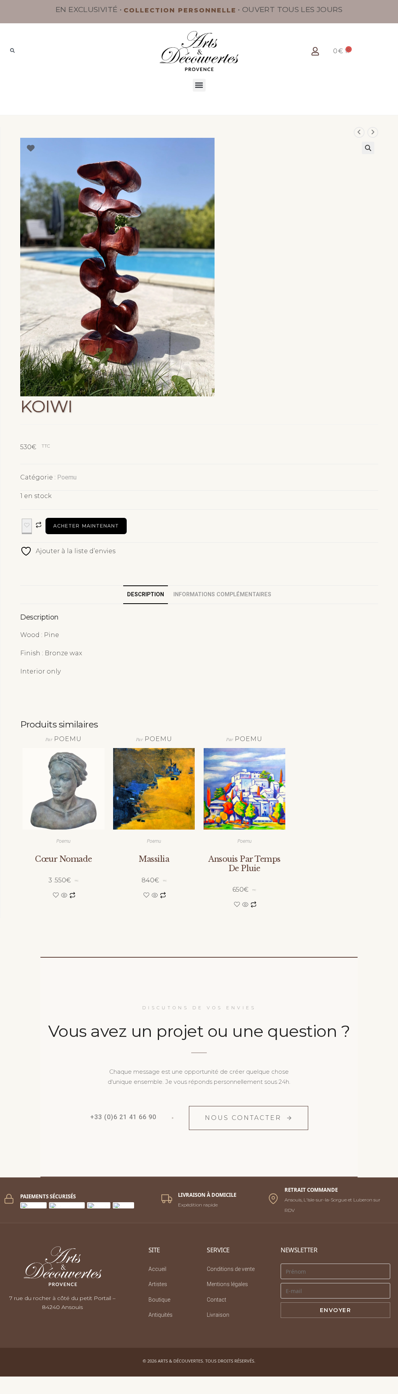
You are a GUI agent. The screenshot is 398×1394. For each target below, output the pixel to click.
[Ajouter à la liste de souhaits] (27, 527)
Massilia (154, 859)
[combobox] (52, 51)
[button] (199, 85)
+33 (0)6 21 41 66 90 (123, 1117)
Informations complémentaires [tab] (222, 594)
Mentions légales (227, 1284)
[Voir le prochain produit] (372, 132)
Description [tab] (145, 594)
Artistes (157, 1284)
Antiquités (160, 1315)
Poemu (67, 477)
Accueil (157, 1269)
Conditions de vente (231, 1269)
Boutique (159, 1300)
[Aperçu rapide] (64, 895)
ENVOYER (335, 1310)
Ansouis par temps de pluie (244, 863)
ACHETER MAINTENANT (86, 526)
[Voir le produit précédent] (359, 132)
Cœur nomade (63, 859)
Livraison (218, 1315)
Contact (216, 1300)
